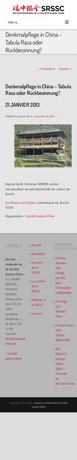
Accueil (36, 245)
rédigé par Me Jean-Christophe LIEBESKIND (63, 275)
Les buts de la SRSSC (37, 267)
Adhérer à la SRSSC (38, 302)
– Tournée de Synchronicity (63, 366)
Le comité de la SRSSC (38, 286)
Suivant (63, 69)
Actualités (38, 254)
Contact (37, 314)
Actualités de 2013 (45, 116)
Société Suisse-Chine (40, 216)
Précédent (48, 69)
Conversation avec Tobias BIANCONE (63, 332)
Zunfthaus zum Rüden (20, 203)
